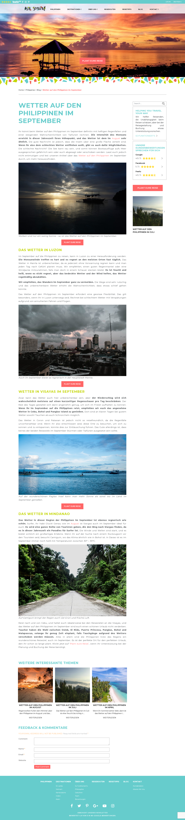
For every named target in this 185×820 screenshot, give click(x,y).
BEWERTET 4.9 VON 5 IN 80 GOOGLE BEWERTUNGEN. (92, 816)
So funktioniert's (145, 136)
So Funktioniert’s (81, 786)
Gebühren (79, 793)
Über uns (92, 9)
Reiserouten (109, 9)
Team (77, 796)
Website (22, 760)
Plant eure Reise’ (79, 644)
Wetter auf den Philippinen (93, 155)
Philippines (30, 90)
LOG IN (168, 2)
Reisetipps (126, 9)
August (116, 138)
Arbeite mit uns (139, 789)
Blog (140, 9)
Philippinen (55, 9)
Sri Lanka (59, 786)
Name (22, 749)
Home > (22, 90)
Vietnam (59, 789)
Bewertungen (80, 799)
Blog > (40, 90)
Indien (58, 796)
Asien (58, 799)
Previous (131, 215)
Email (21, 755)
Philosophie (79, 789)
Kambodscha (61, 793)
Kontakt (153, 9)
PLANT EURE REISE (92, 61)
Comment (23, 739)
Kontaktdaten (138, 786)
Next (164, 215)
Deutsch (177, 2)
